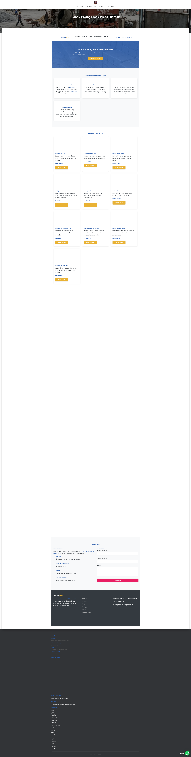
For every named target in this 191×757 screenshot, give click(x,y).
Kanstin (53, 724)
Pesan (99, 565)
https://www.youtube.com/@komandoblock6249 (63, 704)
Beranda (77, 36)
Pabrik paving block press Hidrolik (59, 698)
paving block (73, 87)
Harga (90, 36)
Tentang (53, 713)
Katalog (113, 6)
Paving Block (54, 720)
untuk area (74, 92)
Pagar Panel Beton (55, 725)
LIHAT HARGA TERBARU (95, 58)
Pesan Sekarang (62, 167)
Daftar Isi (101, 6)
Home (77, 6)
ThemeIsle (99, 754)
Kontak (107, 6)
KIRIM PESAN (118, 580)
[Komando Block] (95, 2)
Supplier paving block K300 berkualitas (65, 599)
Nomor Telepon (102, 558)
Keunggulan (98, 36)
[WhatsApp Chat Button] (187, 753)
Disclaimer (53, 715)
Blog (95, 6)
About (82, 6)
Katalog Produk (86, 612)
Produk (89, 6)
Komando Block (93, 621)
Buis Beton (53, 722)
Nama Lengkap (102, 550)
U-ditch (52, 727)
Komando (58, 595)
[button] (84, 6)
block (59, 52)
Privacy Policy (54, 717)
